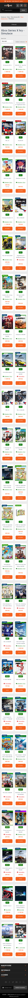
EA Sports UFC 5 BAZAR (7, 335)
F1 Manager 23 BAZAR (7, 448)
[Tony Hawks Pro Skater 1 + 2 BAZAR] (7, 704)
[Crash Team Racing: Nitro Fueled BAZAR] (7, 742)
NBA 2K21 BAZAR (20, 679)
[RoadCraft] (20, 128)
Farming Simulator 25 (7, 217)
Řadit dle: (3, 38)
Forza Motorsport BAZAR (20, 373)
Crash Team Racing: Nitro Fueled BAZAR (7, 755)
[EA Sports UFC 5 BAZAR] (7, 322)
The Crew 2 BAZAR (7, 792)
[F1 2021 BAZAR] (7, 667)
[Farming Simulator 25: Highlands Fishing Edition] (20, 90)
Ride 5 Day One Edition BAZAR (7, 486)
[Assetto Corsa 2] (7, 893)
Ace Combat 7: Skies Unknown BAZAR (20, 755)
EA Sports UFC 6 (7, 65)
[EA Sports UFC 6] (7, 52)
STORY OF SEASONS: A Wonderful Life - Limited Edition (20, 526)
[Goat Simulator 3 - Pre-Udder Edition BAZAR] (7, 591)
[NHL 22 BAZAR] (7, 629)
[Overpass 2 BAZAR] (20, 322)
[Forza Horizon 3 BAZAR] (7, 817)
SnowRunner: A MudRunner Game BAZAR (20, 718)
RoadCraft (20, 140)
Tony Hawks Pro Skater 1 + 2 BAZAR (7, 718)
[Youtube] (16, 982)
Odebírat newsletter (20, 987)
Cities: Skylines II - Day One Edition (7, 944)
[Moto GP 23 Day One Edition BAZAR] (20, 552)
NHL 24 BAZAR (20, 410)
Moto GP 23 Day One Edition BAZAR (21, 565)
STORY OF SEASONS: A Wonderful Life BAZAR (7, 526)
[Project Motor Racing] (7, 90)
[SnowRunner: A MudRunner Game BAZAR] (20, 704)
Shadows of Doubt (20, 178)
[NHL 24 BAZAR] (20, 397)
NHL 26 (7, 140)
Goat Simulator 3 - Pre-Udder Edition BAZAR (7, 605)
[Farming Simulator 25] (7, 205)
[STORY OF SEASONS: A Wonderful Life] (20, 473)
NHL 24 (7, 410)
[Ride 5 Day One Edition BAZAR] (7, 473)
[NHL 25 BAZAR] (20, 205)
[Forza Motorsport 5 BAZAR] (20, 855)
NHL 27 (20, 943)
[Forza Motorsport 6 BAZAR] (7, 855)
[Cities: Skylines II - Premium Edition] (20, 893)
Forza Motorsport (7, 372)
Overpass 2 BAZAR (20, 334)
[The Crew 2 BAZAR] (7, 780)
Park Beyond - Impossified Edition (7, 565)
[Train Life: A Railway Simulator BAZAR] (20, 591)
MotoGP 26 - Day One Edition (20, 66)
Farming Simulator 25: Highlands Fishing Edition (20, 104)
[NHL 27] (20, 931)
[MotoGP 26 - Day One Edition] (20, 52)
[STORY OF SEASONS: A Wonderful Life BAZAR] (7, 512)
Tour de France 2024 (7, 255)
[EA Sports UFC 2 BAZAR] (20, 817)
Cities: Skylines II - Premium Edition (20, 906)
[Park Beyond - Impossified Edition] (7, 552)
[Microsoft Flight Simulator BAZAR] (20, 629)
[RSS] (23, 982)
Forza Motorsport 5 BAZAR (20, 869)
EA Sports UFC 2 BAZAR (21, 831)
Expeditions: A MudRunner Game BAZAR (20, 256)
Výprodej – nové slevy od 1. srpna (15, 1)
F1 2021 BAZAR (7, 679)
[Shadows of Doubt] (20, 165)
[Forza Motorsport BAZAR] (20, 359)
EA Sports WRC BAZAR (20, 296)
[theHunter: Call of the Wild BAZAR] (20, 780)
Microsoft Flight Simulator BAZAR (20, 642)
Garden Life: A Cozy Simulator (7, 296)
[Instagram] (20, 982)
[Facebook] (9, 982)
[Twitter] (13, 982)
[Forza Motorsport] (7, 359)
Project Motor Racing (7, 102)
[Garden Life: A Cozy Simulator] (7, 282)
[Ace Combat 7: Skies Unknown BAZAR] (20, 742)
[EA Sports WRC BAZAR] (20, 282)
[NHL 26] (7, 128)
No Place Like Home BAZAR (21, 448)
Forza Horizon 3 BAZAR (7, 831)
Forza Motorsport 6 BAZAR (7, 869)
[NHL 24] (7, 397)
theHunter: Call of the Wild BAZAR (20, 793)
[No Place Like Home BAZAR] (20, 435)
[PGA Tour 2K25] (7, 165)
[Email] (6, 982)
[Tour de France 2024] (7, 243)
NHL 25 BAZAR (20, 217)
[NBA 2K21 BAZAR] (20, 667)
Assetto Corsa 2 (7, 905)
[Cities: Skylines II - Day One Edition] (7, 931)
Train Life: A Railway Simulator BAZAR (21, 604)
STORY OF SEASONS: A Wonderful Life (20, 486)
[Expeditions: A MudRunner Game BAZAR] (20, 243)
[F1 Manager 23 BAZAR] (7, 435)
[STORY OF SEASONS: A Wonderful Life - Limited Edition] (20, 512)
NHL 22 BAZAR (7, 641)
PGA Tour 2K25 (7, 178)
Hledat (23, 10)
